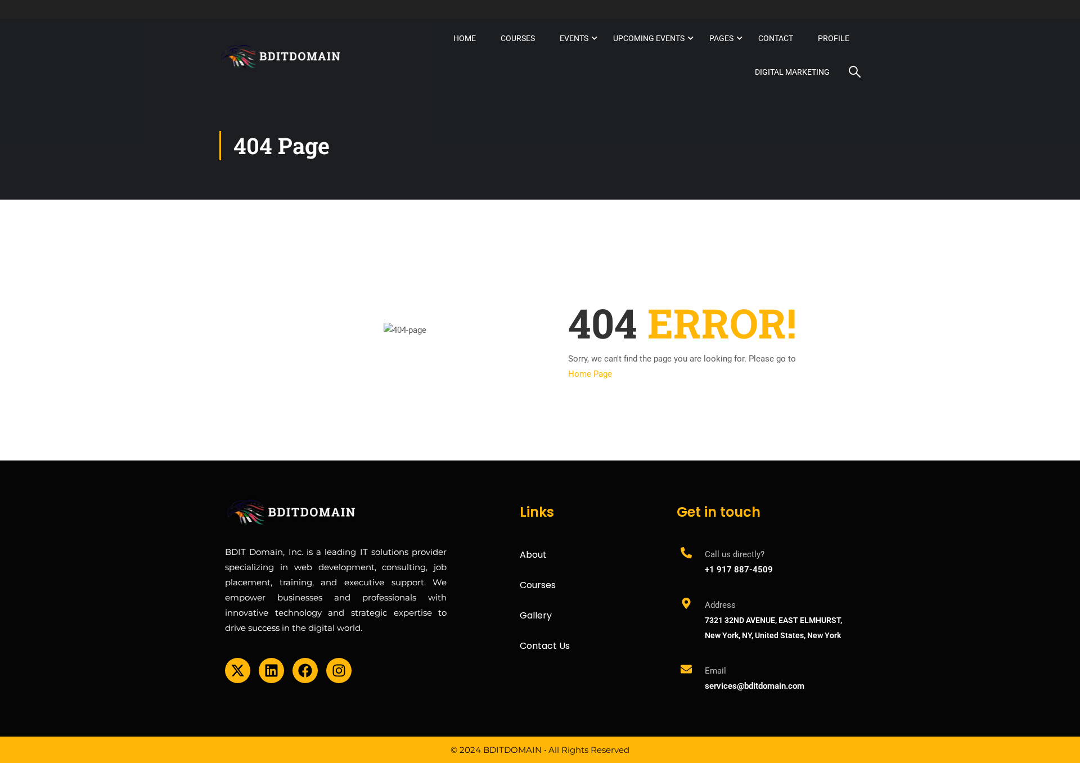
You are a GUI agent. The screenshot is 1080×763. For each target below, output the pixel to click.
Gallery (536, 615)
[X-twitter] (237, 670)
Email (715, 671)
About (533, 554)
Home (464, 38)
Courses (518, 38)
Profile (833, 38)
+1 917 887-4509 (739, 570)
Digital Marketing (792, 71)
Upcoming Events (649, 38)
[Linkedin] (271, 670)
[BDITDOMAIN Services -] (281, 54)
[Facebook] (305, 670)
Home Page (590, 374)
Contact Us (545, 645)
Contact (775, 38)
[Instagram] (339, 670)
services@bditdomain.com (754, 686)
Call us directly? (734, 554)
